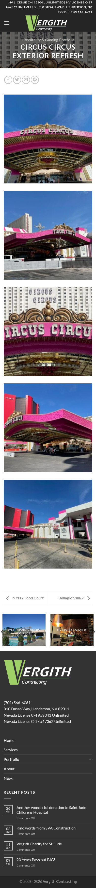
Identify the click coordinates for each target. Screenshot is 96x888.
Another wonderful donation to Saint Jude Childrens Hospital (51, 809)
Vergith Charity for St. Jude (39, 843)
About (9, 768)
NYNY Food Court (28, 597)
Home (9, 740)
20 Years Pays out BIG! (35, 859)
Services (11, 749)
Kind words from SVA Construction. (46, 828)
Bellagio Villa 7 (71, 597)
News (9, 778)
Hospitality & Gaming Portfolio (48, 39)
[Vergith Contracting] (48, 23)
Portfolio (11, 759)
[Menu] (7, 23)
